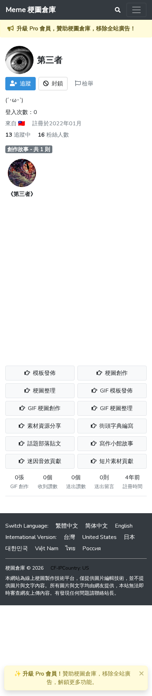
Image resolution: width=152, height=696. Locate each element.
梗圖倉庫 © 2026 (24, 568)
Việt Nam (46, 548)
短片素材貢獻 (115, 461)
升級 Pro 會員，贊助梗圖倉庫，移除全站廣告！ (76, 28)
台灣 (69, 537)
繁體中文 (66, 526)
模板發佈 (43, 373)
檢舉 (87, 84)
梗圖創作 (116, 373)
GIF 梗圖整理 (116, 408)
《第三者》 (22, 194)
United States (99, 537)
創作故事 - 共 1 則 (28, 149)
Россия (91, 548)
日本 (129, 537)
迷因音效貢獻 (43, 461)
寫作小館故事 (115, 444)
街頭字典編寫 (115, 426)
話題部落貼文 (43, 444)
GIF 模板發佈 (116, 391)
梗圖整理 (43, 391)
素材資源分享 (43, 426)
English (124, 526)
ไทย (70, 548)
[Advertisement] (76, 278)
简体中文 (96, 526)
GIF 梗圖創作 (43, 408)
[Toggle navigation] (136, 10)
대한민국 (16, 548)
